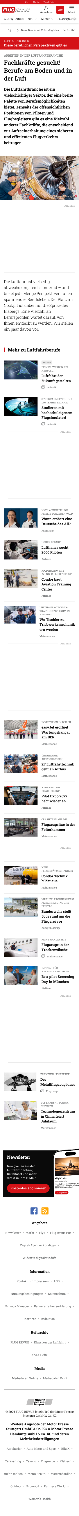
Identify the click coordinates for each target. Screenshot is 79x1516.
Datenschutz (57, 1294)
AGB (57, 1281)
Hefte (36, 2)
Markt (30, 1233)
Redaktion (48, 1319)
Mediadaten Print (55, 1378)
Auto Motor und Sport (41, 1449)
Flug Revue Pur (60, 1233)
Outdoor (16, 1486)
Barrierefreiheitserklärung (52, 1306)
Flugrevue (48, 1461)
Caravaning (13, 1461)
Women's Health (39, 1499)
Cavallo (31, 1461)
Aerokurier (14, 1449)
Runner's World (55, 1486)
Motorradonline (61, 1474)
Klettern (65, 1461)
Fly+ (42, 1233)
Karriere (30, 1319)
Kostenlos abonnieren (28, 1188)
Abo (27, 2)
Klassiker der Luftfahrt (50, 1342)
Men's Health (37, 1474)
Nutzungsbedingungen (27, 1294)
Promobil (32, 1486)
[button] (39, 178)
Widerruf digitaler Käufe (39, 1258)
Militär (45, 19)
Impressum (40, 1281)
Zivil (30, 19)
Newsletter (13, 1233)
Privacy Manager (17, 1306)
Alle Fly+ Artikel (14, 19)
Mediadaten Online (25, 1378)
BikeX (65, 1449)
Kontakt (22, 1281)
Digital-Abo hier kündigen (38, 1245)
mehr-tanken (13, 1474)
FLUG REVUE (20, 1342)
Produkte (48, 2)
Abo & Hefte (39, 1355)
